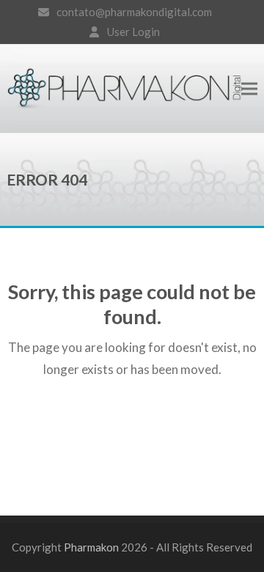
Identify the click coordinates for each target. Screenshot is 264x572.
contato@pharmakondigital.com (134, 11)
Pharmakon (91, 547)
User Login (133, 31)
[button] (249, 88)
